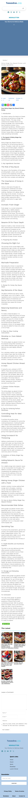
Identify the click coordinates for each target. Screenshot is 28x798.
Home (5, 60)
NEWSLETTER (14, 17)
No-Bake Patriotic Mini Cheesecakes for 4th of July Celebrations (7, 682)
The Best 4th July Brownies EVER (18, 663)
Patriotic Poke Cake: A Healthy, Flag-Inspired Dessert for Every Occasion (19, 646)
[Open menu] (14, 24)
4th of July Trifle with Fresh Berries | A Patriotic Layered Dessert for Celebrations (7, 646)
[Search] (23, 8)
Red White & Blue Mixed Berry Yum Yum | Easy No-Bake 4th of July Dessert (7, 664)
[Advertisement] (14, 40)
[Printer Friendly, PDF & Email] (6, 624)
